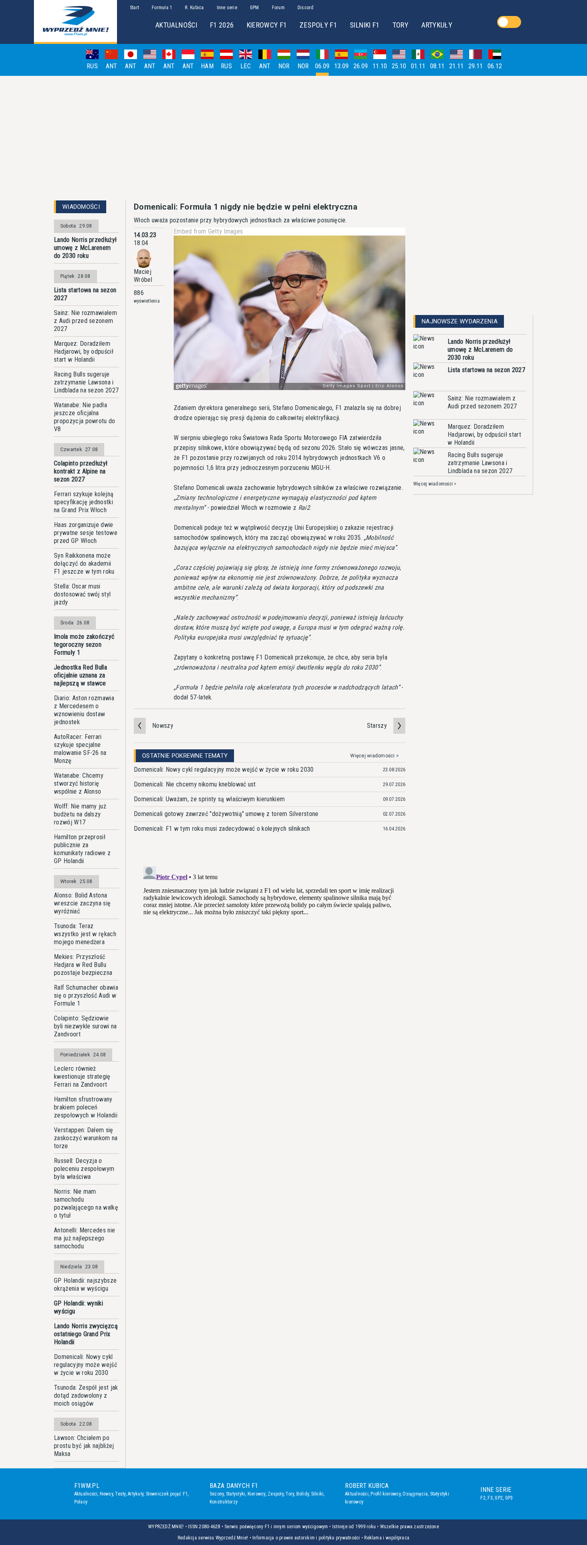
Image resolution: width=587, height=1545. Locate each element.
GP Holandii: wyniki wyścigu (78, 1307)
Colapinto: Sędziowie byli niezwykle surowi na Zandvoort (85, 1026)
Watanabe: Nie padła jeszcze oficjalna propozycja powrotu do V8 (84, 417)
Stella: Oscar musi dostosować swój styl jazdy (82, 594)
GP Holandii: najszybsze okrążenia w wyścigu (85, 1284)
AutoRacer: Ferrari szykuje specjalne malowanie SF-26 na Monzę (80, 749)
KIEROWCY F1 (267, 25)
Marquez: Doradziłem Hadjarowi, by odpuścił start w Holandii (83, 351)
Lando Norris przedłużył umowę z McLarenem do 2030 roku (85, 247)
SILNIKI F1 (365, 25)
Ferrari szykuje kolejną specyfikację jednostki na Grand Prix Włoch (83, 502)
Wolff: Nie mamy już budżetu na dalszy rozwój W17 (80, 814)
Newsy (106, 1494)
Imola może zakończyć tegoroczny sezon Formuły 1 (84, 644)
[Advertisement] (293, 138)
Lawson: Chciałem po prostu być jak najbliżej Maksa (84, 1446)
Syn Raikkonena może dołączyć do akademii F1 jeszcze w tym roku (84, 563)
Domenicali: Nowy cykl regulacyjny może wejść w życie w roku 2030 (85, 1365)
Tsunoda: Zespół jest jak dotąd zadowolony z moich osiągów (86, 1395)
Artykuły (135, 1494)
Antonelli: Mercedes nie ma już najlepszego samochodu (84, 1238)
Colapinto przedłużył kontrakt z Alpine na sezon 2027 (80, 471)
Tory (290, 1494)
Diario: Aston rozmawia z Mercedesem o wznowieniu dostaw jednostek (84, 710)
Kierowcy (257, 1494)
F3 (490, 1498)
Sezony (217, 1494)
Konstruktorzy (224, 1502)
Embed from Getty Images (208, 231)
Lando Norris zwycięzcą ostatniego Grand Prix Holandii (86, 1334)
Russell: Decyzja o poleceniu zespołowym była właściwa (84, 1169)
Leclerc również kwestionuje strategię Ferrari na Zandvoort (82, 1076)
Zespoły (276, 1494)
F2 (482, 1498)
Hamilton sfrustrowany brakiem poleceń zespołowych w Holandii (85, 1107)
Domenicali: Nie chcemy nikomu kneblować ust (195, 784)
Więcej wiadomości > (374, 756)
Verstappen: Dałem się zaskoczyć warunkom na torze (86, 1138)
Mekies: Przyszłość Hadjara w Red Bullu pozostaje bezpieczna (83, 965)
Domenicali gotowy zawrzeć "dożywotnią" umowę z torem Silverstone (226, 814)
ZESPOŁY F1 (318, 25)
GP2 (499, 1498)
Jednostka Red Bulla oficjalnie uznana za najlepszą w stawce (80, 675)
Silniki (317, 1494)
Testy (120, 1494)
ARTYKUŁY (436, 25)
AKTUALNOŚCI (176, 25)
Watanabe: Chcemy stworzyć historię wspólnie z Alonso (78, 783)
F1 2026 (222, 25)
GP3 (509, 1498)
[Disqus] (269, 963)
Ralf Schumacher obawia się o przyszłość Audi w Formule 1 (86, 995)
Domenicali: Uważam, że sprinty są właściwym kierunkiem (209, 799)
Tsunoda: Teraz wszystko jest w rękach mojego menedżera (85, 934)
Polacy (80, 1502)
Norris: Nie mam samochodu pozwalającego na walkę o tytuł (86, 1203)
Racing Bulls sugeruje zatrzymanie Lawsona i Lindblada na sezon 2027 (86, 382)
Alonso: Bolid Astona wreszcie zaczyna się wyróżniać (82, 903)
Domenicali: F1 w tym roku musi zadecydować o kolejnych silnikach (222, 828)
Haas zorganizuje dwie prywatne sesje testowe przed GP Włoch (85, 533)
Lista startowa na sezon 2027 (85, 294)
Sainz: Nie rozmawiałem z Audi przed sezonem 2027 (85, 321)
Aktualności (86, 1494)
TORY (401, 25)
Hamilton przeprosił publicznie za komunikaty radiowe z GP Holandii (82, 849)
